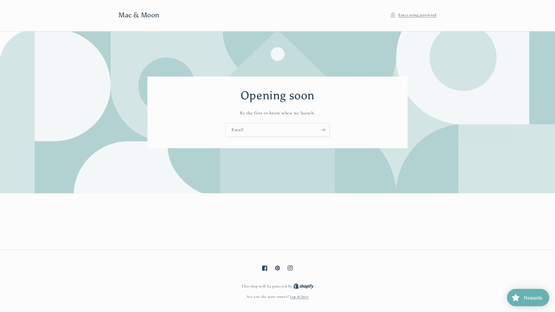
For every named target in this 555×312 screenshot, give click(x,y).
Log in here (299, 296)
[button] (413, 14)
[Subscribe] (323, 130)
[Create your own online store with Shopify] (303, 286)
